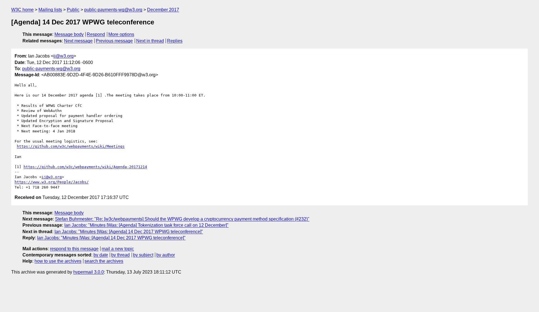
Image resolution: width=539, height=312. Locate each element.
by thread (120, 255)
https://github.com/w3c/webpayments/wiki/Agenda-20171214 (85, 167)
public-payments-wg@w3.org (113, 9)
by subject (143, 255)
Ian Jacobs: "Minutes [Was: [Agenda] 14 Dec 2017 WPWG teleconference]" (128, 231)
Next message (78, 40)
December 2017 (163, 9)
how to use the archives (58, 261)
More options (121, 34)
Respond (96, 34)
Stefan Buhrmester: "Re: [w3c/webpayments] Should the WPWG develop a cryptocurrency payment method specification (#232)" (182, 219)
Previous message (114, 40)
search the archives (103, 261)
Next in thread (150, 40)
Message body (69, 34)
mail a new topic (118, 248)
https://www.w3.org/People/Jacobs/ (52, 182)
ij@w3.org (63, 56)
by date (100, 255)
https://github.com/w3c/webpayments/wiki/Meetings (71, 146)
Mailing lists (50, 9)
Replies (174, 40)
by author (165, 255)
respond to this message (74, 248)
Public (73, 9)
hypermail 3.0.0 (88, 272)
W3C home (22, 9)
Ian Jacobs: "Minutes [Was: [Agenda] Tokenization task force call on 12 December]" (146, 225)
